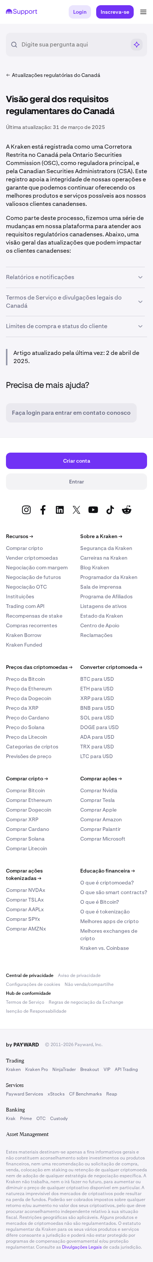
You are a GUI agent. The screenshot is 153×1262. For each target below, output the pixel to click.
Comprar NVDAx (25, 890)
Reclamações (96, 635)
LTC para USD (96, 756)
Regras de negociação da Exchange (86, 1002)
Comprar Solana (25, 838)
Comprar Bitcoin (25, 790)
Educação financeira (107, 870)
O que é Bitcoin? (99, 902)
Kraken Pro (36, 1069)
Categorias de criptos (32, 746)
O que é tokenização (105, 911)
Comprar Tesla (97, 800)
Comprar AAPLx (25, 909)
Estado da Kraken (101, 615)
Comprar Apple (98, 809)
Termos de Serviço (25, 1002)
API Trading (126, 1069)
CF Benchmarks (85, 1094)
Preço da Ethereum (29, 688)
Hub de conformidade (28, 993)
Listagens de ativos (103, 606)
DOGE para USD (99, 727)
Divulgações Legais (82, 1247)
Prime (26, 1119)
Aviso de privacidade (79, 975)
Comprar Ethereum (29, 800)
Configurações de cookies (33, 984)
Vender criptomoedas (32, 557)
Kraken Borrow (23, 635)
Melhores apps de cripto (109, 921)
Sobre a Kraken (101, 536)
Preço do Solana (25, 727)
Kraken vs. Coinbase (104, 948)
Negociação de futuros (33, 577)
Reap (111, 1094)
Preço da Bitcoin (25, 679)
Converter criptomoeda (111, 667)
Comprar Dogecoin (28, 809)
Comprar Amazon (101, 819)
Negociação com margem (37, 567)
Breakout (89, 1069)
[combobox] (73, 44)
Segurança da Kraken (106, 548)
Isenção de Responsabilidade (36, 1011)
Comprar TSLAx (25, 899)
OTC (41, 1119)
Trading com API (25, 606)
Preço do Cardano (27, 717)
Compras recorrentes (31, 625)
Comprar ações (101, 778)
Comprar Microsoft (103, 838)
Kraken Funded (24, 644)
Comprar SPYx (23, 919)
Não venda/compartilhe (89, 984)
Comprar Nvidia (98, 790)
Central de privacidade (29, 975)
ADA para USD (97, 737)
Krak (11, 1119)
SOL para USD (97, 717)
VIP (107, 1069)
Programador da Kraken (108, 577)
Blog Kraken (94, 567)
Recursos (19, 536)
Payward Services (24, 1094)
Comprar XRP (22, 819)
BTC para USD (97, 679)
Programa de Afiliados (106, 596)
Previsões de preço (28, 756)
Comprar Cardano (27, 829)
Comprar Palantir (100, 829)
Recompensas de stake (34, 615)
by (22, 1044)
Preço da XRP (22, 708)
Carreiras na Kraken (103, 557)
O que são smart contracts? (113, 892)
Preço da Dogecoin (28, 698)
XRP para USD (97, 698)
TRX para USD (97, 746)
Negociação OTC (26, 586)
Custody (59, 1119)
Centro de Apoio (99, 625)
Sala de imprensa (100, 586)
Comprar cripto (24, 548)
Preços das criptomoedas (39, 667)
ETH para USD (97, 688)
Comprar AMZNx (26, 928)
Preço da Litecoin (26, 737)
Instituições (20, 596)
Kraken (13, 1069)
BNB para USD (97, 708)
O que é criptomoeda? (107, 882)
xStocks (56, 1094)
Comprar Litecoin (26, 848)
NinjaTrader (64, 1069)
